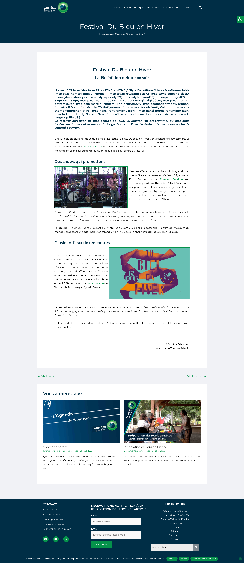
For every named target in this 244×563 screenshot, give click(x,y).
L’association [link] (171, 7)
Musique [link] (120, 34)
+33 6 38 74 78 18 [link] (51, 514)
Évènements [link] (106, 34)
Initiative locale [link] (64, 451)
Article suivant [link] (196, 376)
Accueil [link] (115, 7)
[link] (240, 19)
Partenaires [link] (175, 535)
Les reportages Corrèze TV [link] (175, 515)
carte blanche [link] (95, 283)
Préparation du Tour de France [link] (145, 447)
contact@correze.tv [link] (53, 519)
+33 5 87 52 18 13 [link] (51, 509)
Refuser (184, 558)
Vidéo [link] (75, 451)
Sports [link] (140, 451)
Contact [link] (188, 7)
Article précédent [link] (50, 376)
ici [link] (70, 327)
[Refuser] (240, 558)
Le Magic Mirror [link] (92, 146)
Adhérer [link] (175, 531)
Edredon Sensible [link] (171, 179)
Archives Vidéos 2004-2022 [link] (175, 519)
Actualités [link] (153, 7)
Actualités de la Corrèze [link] (175, 511)
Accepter (172, 558)
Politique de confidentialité (204, 558)
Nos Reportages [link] (133, 7)
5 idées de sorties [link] (55, 447)
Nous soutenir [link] (175, 527)
